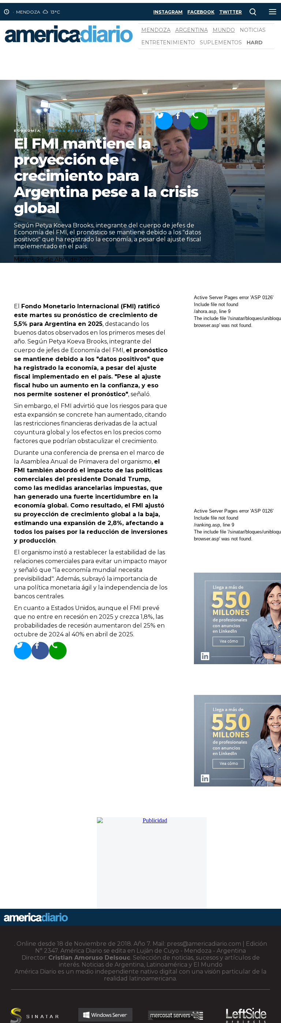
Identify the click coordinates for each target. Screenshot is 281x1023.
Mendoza (156, 30)
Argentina (191, 30)
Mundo (224, 30)
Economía (27, 131)
